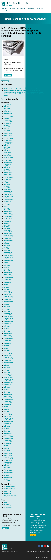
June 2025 (7, 127)
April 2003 (7, 481)
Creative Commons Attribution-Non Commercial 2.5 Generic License (20, 556)
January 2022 (7, 193)
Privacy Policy (38, 557)
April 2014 (6, 350)
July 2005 (6, 479)
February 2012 (8, 394)
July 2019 (6, 243)
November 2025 (8, 118)
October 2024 (7, 140)
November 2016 (8, 298)
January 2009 (8, 455)
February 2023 (8, 172)
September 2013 (8, 362)
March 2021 (7, 210)
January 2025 (7, 135)
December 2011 (8, 398)
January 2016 (7, 315)
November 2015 (8, 318)
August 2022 (7, 181)
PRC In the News (8, 491)
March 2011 (7, 413)
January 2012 (7, 396)
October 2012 (7, 381)
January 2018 (7, 274)
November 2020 (8, 216)
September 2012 (8, 382)
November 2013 (8, 359)
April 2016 (6, 310)
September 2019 (8, 240)
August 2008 (7, 464)
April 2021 (6, 208)
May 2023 (6, 169)
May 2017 (6, 287)
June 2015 (7, 326)
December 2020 (8, 215)
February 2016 (8, 313)
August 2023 (7, 164)
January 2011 (7, 416)
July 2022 (6, 182)
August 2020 (7, 221)
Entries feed (7, 504)
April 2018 (7, 269)
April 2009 (7, 450)
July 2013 (6, 365)
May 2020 (6, 226)
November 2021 (8, 196)
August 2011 (7, 404)
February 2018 (8, 272)
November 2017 (8, 277)
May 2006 (6, 475)
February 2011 (8, 414)
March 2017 (7, 291)
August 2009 (7, 443)
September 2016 (8, 301)
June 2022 (7, 184)
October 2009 (8, 440)
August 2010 (7, 423)
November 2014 (8, 338)
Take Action (31, 8)
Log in (5, 502)
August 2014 (7, 343)
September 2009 (8, 442)
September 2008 (8, 462)
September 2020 (8, 220)
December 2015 (8, 316)
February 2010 (8, 433)
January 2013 (7, 376)
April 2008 (7, 469)
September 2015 (8, 321)
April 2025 (7, 130)
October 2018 (7, 259)
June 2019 (7, 245)
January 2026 (7, 115)
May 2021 (6, 206)
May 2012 (6, 389)
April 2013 (6, 370)
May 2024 (6, 149)
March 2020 (7, 230)
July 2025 (6, 125)
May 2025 (6, 128)
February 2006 (8, 477)
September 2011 (8, 403)
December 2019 (8, 235)
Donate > (33, 535)
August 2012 (7, 384)
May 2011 (6, 409)
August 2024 (7, 144)
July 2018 (6, 264)
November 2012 (8, 379)
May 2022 (6, 186)
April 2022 (7, 188)
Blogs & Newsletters (9, 486)
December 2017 (8, 276)
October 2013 (7, 360)
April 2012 (6, 391)
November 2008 (8, 459)
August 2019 (7, 242)
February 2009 (8, 453)
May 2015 (6, 328)
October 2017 (7, 279)
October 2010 (7, 420)
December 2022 (8, 176)
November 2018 (8, 257)
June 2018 (7, 265)
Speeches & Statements (10, 495)
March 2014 (7, 352)
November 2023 (8, 159)
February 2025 (8, 133)
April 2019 (7, 248)
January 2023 (7, 174)
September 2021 (8, 199)
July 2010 (6, 425)
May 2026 (6, 110)
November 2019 (8, 237)
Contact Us (5, 11)
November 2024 (8, 138)
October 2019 (7, 238)
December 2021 (8, 194)
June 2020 (7, 225)
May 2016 (6, 308)
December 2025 (8, 116)
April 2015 (6, 330)
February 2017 (8, 293)
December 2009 (8, 436)
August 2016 (7, 303)
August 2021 (7, 201)
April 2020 (7, 228)
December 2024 (8, 137)
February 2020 (8, 232)
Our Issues (12, 8)
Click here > (5, 528)
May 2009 (6, 448)
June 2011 (6, 408)
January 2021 (7, 213)
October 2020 (8, 218)
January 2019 (7, 254)
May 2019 (6, 247)
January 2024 (7, 155)
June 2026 (7, 108)
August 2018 (7, 262)
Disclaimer (46, 557)
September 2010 (8, 421)
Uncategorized (8, 497)
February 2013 (8, 374)
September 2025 (8, 122)
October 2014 (7, 340)
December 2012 (8, 377)
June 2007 (7, 474)
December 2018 (8, 255)
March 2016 (7, 311)
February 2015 (8, 333)
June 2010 (7, 426)
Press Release (7, 493)
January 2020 (8, 233)
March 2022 (7, 189)
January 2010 (7, 435)
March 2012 (7, 392)
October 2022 (7, 179)
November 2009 (8, 438)
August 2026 (7, 105)
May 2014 (6, 348)
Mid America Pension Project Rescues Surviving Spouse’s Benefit (22, 88)
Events (6, 490)
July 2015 (6, 325)
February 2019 (8, 252)
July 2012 (6, 386)
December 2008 (8, 457)
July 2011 (6, 406)
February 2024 (8, 154)
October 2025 (7, 120)
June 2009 (7, 447)
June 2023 (7, 167)
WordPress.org (8, 507)
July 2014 (6, 345)
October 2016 (7, 299)
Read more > (8, 75)
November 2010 (8, 418)
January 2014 (7, 355)
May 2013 (6, 369)
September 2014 (8, 342)
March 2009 (7, 452)
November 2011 (8, 399)
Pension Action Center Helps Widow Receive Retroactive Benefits (22, 90)
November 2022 (8, 177)
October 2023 (7, 160)
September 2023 (8, 162)
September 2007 (8, 472)
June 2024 (7, 147)
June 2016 (7, 306)
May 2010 (6, 428)
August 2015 (7, 323)
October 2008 (8, 460)
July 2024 (6, 145)
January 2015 (7, 335)
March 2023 (7, 171)
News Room (40, 8)
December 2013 (8, 357)
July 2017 (6, 284)
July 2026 (6, 106)
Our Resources (21, 8)
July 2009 (6, 445)
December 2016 (8, 296)
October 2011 (7, 401)
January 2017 (7, 294)
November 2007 (8, 470)
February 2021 (8, 211)
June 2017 (6, 286)
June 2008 (7, 467)
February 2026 (8, 113)
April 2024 (7, 150)
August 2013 (7, 364)
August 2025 (7, 123)
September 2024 (8, 142)
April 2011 (6, 411)
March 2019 (7, 250)
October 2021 (7, 198)
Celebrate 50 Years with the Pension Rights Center (18, 87)
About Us (4, 8)
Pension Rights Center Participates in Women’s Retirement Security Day (24, 92)
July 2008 (6, 465)
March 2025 (7, 132)
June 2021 (7, 204)
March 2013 (7, 372)
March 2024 (7, 152)
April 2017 (6, 289)
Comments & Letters (9, 488)
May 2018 (6, 267)
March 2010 (7, 431)
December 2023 (8, 157)
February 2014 (8, 354)
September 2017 (8, 281)
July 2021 (6, 203)
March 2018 (7, 271)
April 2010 (7, 430)
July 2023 (6, 166)
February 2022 (8, 191)
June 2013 (7, 367)
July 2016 (6, 304)
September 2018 (8, 260)
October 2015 (7, 320)
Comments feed (8, 506)
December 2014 (8, 337)
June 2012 (7, 387)
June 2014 (7, 347)
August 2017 (7, 282)
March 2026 (7, 111)
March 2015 (7, 332)
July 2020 (6, 223)
